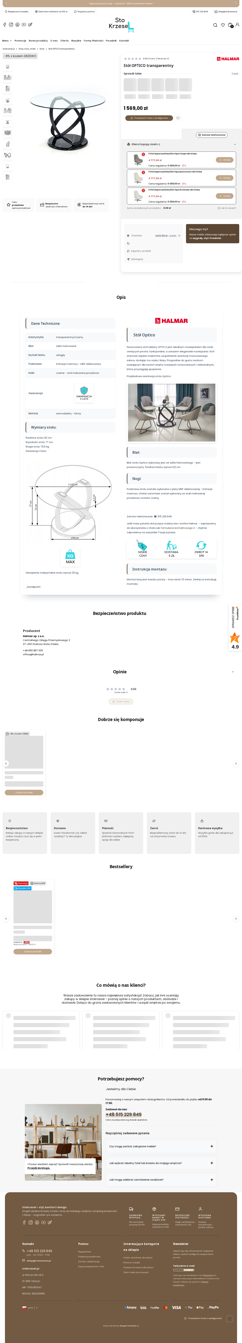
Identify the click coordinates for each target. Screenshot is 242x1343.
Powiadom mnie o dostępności (151, 118)
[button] (178, 118)
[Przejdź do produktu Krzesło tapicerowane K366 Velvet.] (24, 768)
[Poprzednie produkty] (6, 763)
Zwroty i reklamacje (89, 1261)
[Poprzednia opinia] (6, 1023)
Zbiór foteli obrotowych (136, 1272)
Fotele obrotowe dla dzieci (138, 1257)
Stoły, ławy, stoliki (27, 48)
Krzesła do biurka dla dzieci (138, 1267)
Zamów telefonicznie (213, 135)
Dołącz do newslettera (188, 1270)
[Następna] (236, 3)
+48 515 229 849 (124, 1114)
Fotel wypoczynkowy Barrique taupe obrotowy (172, 154)
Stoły (42, 48)
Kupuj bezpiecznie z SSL (91, 1266)
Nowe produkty (131, 1262)
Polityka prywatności (89, 1256)
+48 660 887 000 (33, 650)
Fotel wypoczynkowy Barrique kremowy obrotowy (174, 190)
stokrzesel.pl (9, 48)
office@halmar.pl (33, 654)
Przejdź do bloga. (39, 1168)
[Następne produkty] (236, 763)
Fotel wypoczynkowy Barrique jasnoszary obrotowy (175, 172)
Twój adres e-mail (184, 1265)
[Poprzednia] (6, 3)
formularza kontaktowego (177, 527)
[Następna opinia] (236, 1023)
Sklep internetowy (120, 1325)
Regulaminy (84, 1251)
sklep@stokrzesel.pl (227, 11)
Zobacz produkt (24, 792)
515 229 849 (202, 11)
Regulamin (208, 1275)
